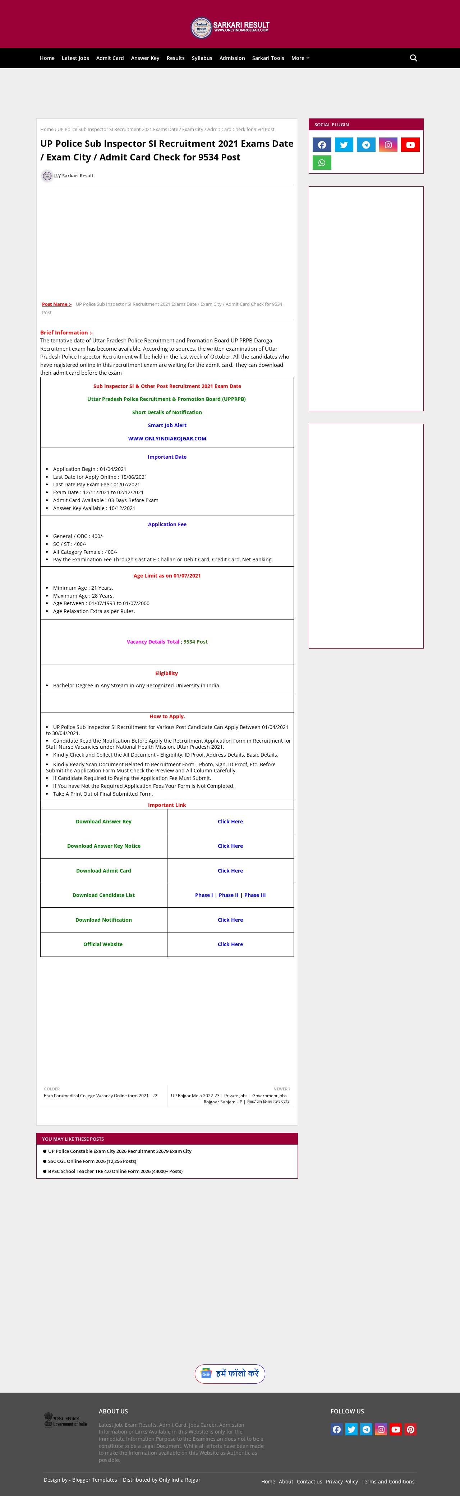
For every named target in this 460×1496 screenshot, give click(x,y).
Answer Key (145, 58)
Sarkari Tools (268, 58)
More (297, 58)
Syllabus (202, 58)
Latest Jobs (75, 58)
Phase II (229, 895)
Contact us (309, 1481)
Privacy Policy (342, 1481)
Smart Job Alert (167, 425)
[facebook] (322, 144)
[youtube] (410, 144)
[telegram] (366, 144)
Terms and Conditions (388, 1481)
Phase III (255, 895)
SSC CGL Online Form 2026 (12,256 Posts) (92, 1161)
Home (47, 58)
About (286, 1481)
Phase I (204, 895)
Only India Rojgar (180, 1479)
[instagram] (388, 144)
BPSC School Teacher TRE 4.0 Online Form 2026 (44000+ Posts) (115, 1171)
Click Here (230, 821)
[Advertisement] (225, 93)
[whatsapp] (322, 162)
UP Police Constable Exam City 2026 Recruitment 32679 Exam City (120, 1151)
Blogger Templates (94, 1479)
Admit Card (110, 58)
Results (176, 58)
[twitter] (344, 144)
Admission (232, 58)
